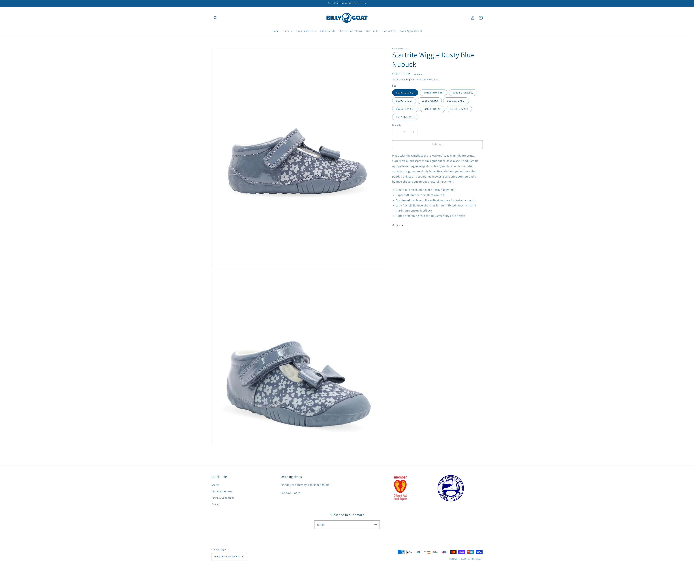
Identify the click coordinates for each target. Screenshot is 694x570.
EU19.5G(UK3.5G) (463, 92)
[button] (215, 18)
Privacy (215, 504)
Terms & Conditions (222, 497)
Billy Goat (460, 559)
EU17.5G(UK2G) (405, 116)
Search (215, 484)
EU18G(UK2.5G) (405, 92)
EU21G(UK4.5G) (405, 108)
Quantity (396, 124)
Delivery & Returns (222, 491)
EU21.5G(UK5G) (456, 100)
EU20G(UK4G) (429, 100)
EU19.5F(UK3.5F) (434, 92)
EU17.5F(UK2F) (432, 108)
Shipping (410, 79)
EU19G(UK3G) (404, 100)
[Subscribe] (376, 525)
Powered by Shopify (474, 559)
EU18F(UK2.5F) (459, 108)
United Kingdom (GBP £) (226, 556)
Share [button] (399, 225)
